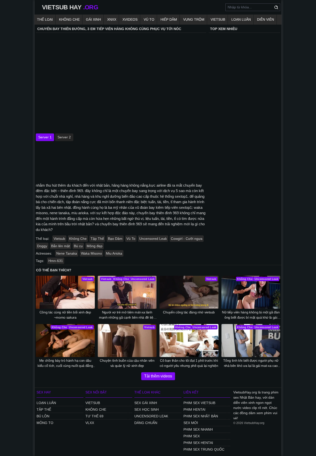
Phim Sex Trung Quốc (203, 449)
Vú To (149, 19)
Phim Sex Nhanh (198, 429)
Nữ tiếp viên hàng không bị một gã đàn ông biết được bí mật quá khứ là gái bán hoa (250, 315)
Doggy (42, 246)
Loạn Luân (241, 19)
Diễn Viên (265, 19)
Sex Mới (190, 423)
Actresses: (44, 253)
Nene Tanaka (66, 253)
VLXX (89, 423)
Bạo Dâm (115, 239)
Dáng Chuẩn (145, 423)
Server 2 (64, 137)
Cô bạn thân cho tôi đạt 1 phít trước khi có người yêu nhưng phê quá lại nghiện (189, 363)
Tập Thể (97, 239)
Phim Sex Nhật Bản (200, 416)
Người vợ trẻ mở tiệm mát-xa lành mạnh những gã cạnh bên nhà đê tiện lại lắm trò (127, 315)
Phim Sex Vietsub (199, 403)
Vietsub (218, 19)
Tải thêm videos (158, 376)
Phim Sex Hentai (198, 443)
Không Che (69, 19)
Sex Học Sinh (146, 409)
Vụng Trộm (193, 19)
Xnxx (111, 19)
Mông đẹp (94, 246)
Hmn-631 (55, 261)
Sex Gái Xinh (145, 403)
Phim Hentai (194, 409)
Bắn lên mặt (60, 246)
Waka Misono (91, 253)
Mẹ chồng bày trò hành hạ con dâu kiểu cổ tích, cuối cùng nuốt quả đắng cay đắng (65, 363)
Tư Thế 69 (94, 416)
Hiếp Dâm (168, 19)
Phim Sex (191, 436)
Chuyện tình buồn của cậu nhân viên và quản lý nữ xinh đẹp (127, 363)
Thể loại (45, 19)
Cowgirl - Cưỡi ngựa (186, 239)
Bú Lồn (43, 416)
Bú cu (78, 246)
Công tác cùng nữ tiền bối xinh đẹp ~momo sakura (65, 314)
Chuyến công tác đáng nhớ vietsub (189, 312)
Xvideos (130, 19)
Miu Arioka (114, 253)
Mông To (45, 423)
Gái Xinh (93, 19)
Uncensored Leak (153, 239)
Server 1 (45, 137)
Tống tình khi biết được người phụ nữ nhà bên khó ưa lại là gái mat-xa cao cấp (250, 363)
